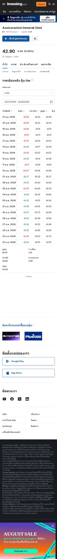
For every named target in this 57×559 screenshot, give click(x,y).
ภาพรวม (5, 71)
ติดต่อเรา (35, 426)
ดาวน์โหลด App (9, 420)
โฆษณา (34, 420)
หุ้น (4, 11)
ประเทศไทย (15, 11)
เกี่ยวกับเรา (35, 414)
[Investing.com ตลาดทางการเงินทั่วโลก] (17, 4)
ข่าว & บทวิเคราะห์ (29, 64)
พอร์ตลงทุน (7, 426)
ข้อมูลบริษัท (16, 71)
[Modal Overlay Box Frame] (28, 541)
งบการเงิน (46, 64)
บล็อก (4, 414)
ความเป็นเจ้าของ (30, 71)
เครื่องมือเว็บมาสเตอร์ (11, 432)
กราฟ (13, 64)
